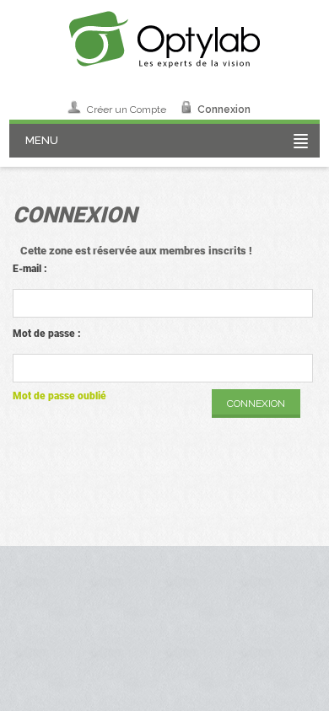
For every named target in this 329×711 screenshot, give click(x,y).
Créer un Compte (126, 109)
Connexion (224, 109)
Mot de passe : (47, 333)
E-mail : (30, 269)
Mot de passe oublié (59, 396)
